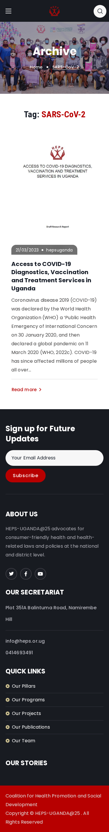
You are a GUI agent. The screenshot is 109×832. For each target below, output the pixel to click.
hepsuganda (59, 250)
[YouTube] (40, 574)
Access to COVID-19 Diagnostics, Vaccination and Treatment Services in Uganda (51, 276)
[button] (100, 11)
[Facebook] (26, 574)
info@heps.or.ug (25, 641)
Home (36, 67)
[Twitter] (11, 574)
